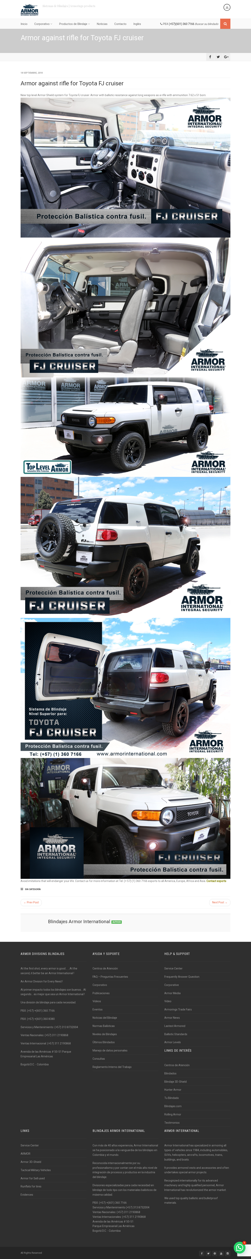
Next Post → (219, 902)
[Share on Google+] (226, 57)
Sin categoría (33, 889)
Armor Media (172, 993)
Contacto (120, 24)
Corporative (171, 985)
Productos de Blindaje (73, 24)
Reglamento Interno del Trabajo (112, 1067)
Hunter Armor (172, 1089)
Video (167, 1001)
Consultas (99, 1058)
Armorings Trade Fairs (178, 1009)
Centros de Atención (105, 968)
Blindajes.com (173, 1106)
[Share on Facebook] (210, 57)
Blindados (170, 1073)
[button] (240, 1248)
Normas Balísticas (104, 1026)
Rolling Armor (172, 1114)
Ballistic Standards (175, 1034)
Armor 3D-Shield (31, 1161)
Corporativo (42, 24)
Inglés (137, 24)
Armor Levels (172, 1042)
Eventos (98, 1009)
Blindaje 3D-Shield (175, 1081)
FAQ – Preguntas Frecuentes (110, 976)
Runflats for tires (31, 1186)
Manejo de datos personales (110, 1050)
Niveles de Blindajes (105, 1034)
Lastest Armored (174, 1026)
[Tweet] (218, 57)
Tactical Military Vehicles (36, 1170)
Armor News (172, 1017)
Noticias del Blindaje (105, 1017)
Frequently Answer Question (181, 976)
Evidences (27, 1194)
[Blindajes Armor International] (30, 10)
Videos (97, 1001)
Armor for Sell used (33, 1178)
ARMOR (25, 1153)
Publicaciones (101, 993)
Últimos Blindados (104, 1042)
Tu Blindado (171, 1098)
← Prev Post (31, 902)
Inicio (24, 24)
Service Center (173, 968)
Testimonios (172, 1122)
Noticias (102, 24)
